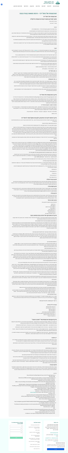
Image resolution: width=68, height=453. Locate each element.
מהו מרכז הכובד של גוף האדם (35, 446)
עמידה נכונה (38, 6)
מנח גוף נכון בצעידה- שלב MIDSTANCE (35, 436)
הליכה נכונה (49, 6)
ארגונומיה (36, 50)
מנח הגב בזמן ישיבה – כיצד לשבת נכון (52, 438)
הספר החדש (37, 430)
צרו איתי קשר (26, 6)
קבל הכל (55, 449)
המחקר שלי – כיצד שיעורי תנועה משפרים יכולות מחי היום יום (34, 439)
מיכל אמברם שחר (37, 448)
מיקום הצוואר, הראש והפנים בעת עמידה (34, 442)
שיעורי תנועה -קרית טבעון (18, 6)
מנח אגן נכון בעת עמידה (54, 432)
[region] (56, 446)
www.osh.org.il (33, 392)
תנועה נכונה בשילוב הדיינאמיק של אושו (35, 433)
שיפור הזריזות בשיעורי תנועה (35, 444)
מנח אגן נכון (32, 6)
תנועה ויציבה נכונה (56, 6)
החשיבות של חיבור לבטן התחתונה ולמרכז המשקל (34, 428)
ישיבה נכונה (43, 6)
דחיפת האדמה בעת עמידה (35, 425)
